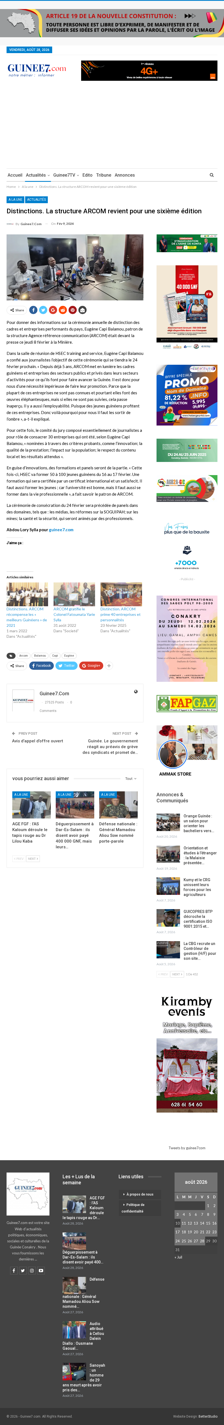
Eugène (69, 655)
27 (196, 1241)
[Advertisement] (112, 127)
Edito (87, 175)
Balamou (40, 655)
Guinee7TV (64, 175)
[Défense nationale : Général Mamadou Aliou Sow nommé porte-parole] (118, 804)
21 (202, 1232)
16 (214, 1223)
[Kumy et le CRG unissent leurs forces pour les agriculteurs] (168, 886)
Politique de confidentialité (133, 1208)
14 (202, 1223)
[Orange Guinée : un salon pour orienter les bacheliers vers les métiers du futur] (168, 822)
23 (214, 1232)
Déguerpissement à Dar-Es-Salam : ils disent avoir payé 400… (83, 1257)
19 (190, 1232)
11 (184, 1223)
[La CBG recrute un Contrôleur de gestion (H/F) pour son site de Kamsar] (168, 950)
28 (202, 1241)
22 (208, 1232)
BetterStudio (208, 1416)
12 (190, 1223)
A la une (15, 200)
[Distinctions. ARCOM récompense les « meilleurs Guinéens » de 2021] (27, 594)
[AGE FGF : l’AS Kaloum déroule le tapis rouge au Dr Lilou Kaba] (31, 804)
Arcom (23, 655)
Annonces (125, 175)
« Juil (178, 1257)
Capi (55, 655)
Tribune (103, 175)
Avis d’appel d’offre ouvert (37, 741)
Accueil (15, 175)
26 (190, 1241)
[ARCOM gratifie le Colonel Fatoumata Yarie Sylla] (74, 594)
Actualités (36, 175)
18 (184, 1232)
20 (196, 1232)
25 (184, 1241)
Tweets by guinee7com (187, 1148)
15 (208, 1223)
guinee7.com (61, 529)
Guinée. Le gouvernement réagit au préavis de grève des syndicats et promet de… (110, 747)
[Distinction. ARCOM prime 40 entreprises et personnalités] (121, 594)
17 (177, 1232)
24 (177, 1241)
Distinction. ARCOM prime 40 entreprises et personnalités (121, 614)
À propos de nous (140, 1194)
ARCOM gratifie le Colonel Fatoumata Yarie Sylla (74, 614)
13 (196, 1223)
